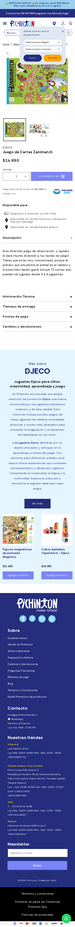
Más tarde (52, 58)
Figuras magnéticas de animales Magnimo (17, 553)
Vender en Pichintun (20, 644)
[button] (71, 24)
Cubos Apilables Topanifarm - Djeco (55, 551)
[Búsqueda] (68, 33)
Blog (10, 683)
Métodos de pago (18, 677)
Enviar (37, 865)
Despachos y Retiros (20, 657)
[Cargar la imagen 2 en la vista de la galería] (38, 130)
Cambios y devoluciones (23, 664)
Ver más (37, 503)
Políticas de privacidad (37, 914)
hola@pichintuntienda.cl (22, 714)
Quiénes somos (17, 638)
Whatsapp (17, 719)
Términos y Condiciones (23, 690)
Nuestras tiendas (25, 737)
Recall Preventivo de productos (27, 696)
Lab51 (54, 880)
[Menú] (6, 23)
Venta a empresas (19, 651)
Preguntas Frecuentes (21, 670)
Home (6, 44)
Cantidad (7, 169)
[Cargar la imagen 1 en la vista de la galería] (14, 130)
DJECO (8, 147)
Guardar (32, 58)
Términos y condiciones (37, 893)
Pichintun (32, 880)
